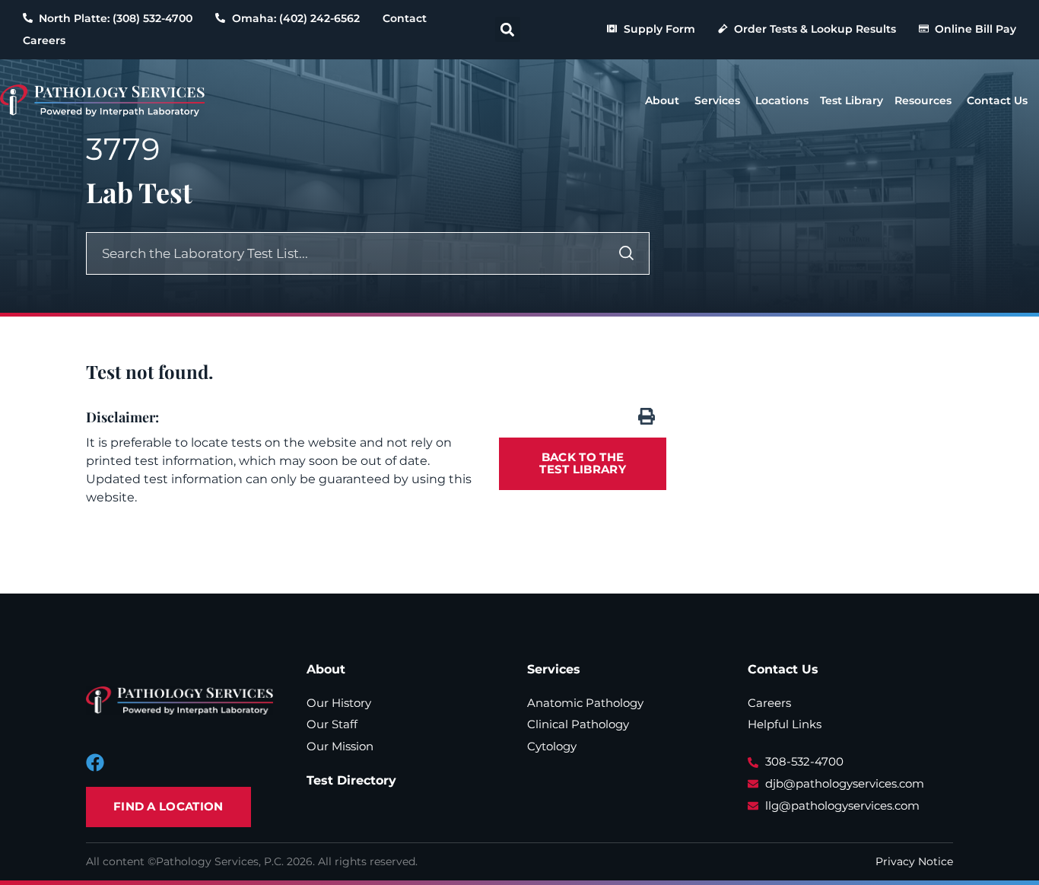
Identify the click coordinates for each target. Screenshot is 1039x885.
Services (553, 669)
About (326, 669)
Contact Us (783, 669)
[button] (507, 29)
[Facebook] (95, 762)
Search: (568, 250)
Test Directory (351, 780)
